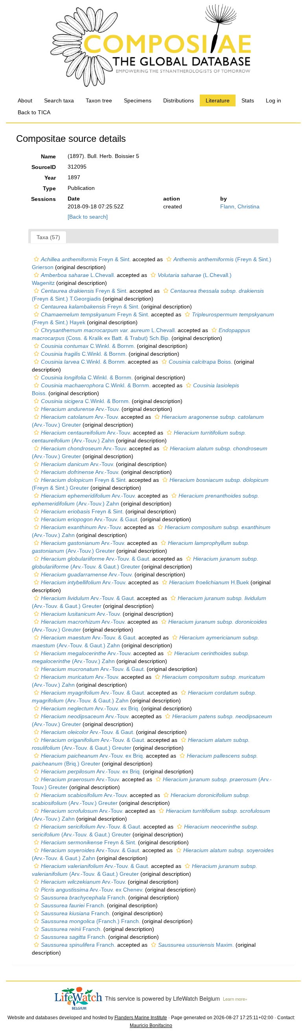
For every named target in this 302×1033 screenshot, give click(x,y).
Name (48, 156)
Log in (273, 100)
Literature (218, 100)
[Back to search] (88, 217)
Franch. (84, 897)
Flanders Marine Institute (140, 1017)
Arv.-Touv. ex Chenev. (92, 889)
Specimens (137, 100)
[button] (36, 259)
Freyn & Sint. (86, 259)
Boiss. (200, 362)
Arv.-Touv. (80, 409)
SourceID (43, 167)
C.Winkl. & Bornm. (88, 346)
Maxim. (196, 945)
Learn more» (235, 999)
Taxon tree (99, 100)
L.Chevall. (78, 275)
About (25, 100)
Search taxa (59, 100)
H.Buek (209, 582)
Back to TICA (34, 112)
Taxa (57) (48, 237)
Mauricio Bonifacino (151, 1025)
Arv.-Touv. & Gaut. (90, 519)
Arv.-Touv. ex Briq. (90, 708)
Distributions (178, 100)
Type (49, 188)
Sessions (43, 199)
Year (50, 178)
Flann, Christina (240, 206)
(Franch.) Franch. (90, 921)
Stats (247, 100)
